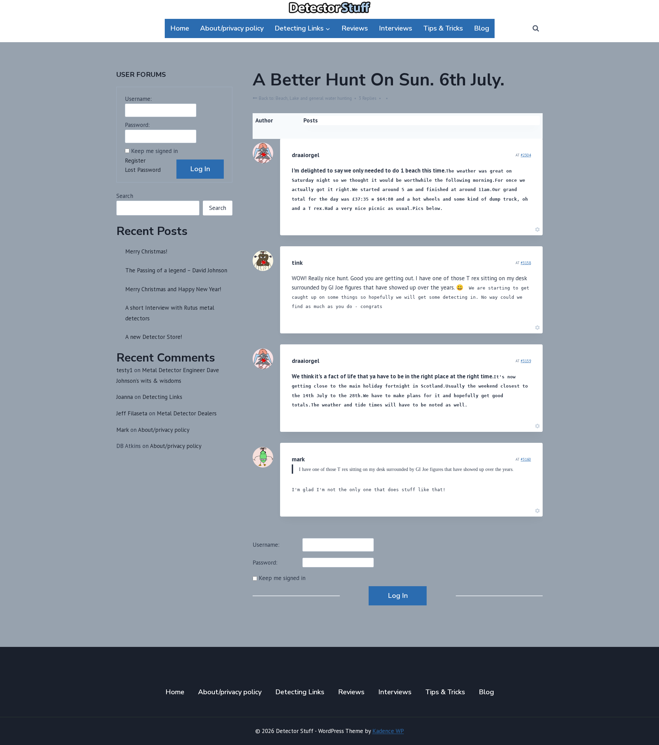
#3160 (526, 459)
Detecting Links (162, 397)
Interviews (395, 28)
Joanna (124, 397)
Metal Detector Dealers (187, 413)
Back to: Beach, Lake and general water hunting (304, 98)
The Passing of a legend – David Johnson (176, 270)
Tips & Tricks (443, 28)
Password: (265, 562)
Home (179, 28)
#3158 (526, 262)
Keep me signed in (282, 578)
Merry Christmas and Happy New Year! (173, 289)
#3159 (526, 360)
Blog (481, 28)
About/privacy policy (232, 28)
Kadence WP (388, 731)
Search (124, 196)
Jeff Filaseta (131, 413)
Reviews (355, 28)
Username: (266, 544)
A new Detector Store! (153, 337)
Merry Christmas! (146, 251)
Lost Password (143, 170)
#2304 (526, 155)
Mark (122, 430)
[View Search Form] (536, 28)
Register (135, 160)
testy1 (124, 370)
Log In (398, 595)
